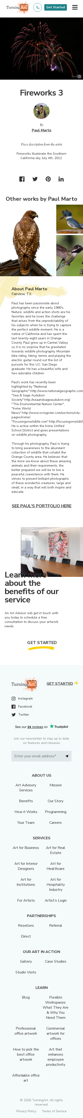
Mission (56, 785)
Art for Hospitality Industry (56, 884)
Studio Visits (25, 972)
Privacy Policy (26, 1111)
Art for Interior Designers (26, 866)
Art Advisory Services (25, 788)
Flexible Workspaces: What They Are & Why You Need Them (55, 1007)
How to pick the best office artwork (26, 1054)
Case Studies (55, 961)
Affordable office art (26, 1078)
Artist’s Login (56, 900)
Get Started (55, 7)
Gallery (26, 961)
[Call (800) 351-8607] (37, 7)
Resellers (26, 925)
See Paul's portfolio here (41, 506)
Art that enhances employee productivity (55, 1057)
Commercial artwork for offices (55, 1033)
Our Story (55, 801)
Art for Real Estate (55, 850)
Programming (55, 811)
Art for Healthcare (56, 866)
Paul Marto (41, 130)
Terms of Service (54, 1111)
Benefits (26, 801)
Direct (26, 936)
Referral (55, 925)
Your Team (26, 822)
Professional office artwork (26, 1031)
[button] (75, 7)
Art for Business (26, 847)
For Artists (26, 900)
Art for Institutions (26, 882)
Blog (26, 997)
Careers (55, 822)
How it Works (26, 811)
